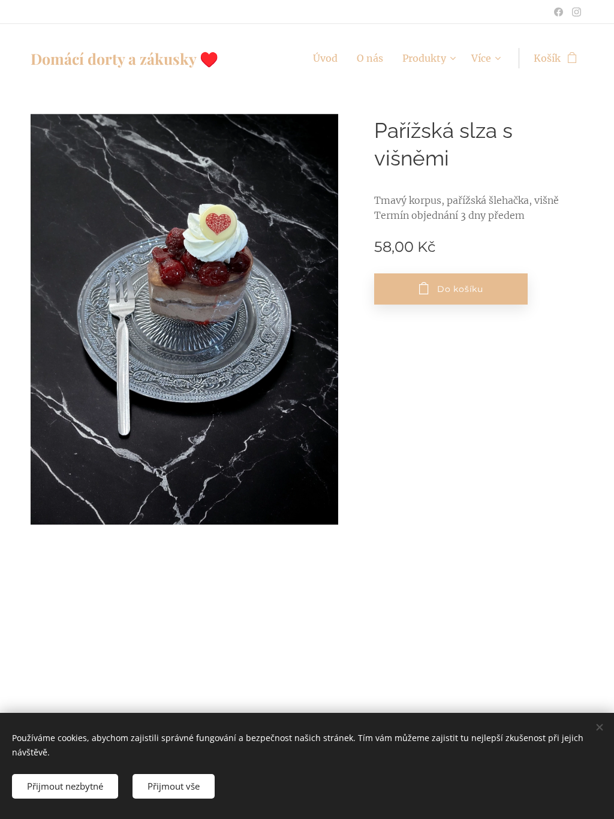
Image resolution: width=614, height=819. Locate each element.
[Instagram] (576, 12)
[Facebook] (558, 12)
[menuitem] (328, 58)
